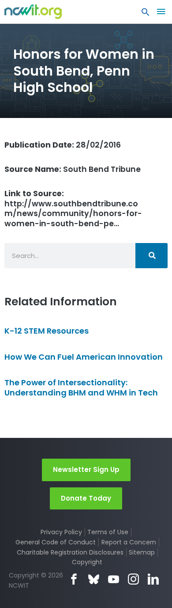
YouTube (113, 579)
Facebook (73, 579)
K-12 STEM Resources (46, 330)
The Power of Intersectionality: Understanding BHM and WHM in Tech (81, 387)
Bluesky (93, 579)
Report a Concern (128, 542)
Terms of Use (107, 532)
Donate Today (86, 498)
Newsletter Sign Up (86, 469)
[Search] (151, 255)
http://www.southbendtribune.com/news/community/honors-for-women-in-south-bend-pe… (73, 209)
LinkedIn (153, 579)
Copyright (87, 562)
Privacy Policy (61, 532)
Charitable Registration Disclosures (70, 552)
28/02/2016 (62, 145)
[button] (145, 14)
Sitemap (142, 552)
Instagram (133, 579)
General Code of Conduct (55, 542)
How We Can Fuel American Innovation (83, 356)
